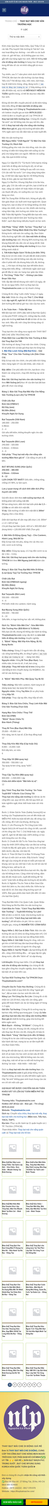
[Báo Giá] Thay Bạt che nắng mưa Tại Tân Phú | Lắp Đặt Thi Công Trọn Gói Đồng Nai (35, 1249)
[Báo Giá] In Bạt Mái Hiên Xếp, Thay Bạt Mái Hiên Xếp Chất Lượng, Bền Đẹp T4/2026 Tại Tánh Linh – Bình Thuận (36, 1167)
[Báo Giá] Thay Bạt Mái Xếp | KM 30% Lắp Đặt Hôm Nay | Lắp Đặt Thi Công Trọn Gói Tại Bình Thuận (36, 1372)
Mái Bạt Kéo (30, 351)
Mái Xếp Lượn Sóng (13, 351)
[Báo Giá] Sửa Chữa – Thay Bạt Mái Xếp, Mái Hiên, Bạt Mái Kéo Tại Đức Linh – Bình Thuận (36, 1207)
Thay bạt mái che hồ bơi (19, 1133)
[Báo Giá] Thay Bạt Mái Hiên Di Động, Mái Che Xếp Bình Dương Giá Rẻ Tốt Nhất (12, 1372)
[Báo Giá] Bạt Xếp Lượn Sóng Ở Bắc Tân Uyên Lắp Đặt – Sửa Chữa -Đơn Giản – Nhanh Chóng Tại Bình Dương (12, 1167)
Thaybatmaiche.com (20, 1110)
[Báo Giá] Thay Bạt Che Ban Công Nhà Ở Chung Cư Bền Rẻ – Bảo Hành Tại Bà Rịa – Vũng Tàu (12, 1249)
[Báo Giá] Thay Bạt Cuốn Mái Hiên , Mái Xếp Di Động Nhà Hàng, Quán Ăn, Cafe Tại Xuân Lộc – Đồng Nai (36, 1290)
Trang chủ (11, 21)
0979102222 (36, 1502)
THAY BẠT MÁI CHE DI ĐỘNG (22, 1451)
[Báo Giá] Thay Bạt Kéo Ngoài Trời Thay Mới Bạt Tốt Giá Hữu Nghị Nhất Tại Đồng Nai (36, 1330)
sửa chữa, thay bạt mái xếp (30, 1113)
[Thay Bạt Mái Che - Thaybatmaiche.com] (24, 10)
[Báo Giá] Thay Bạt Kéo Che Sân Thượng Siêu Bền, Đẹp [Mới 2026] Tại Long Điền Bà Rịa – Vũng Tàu (12, 1331)
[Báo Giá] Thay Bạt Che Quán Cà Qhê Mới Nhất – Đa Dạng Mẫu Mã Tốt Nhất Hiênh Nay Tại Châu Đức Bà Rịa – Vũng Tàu (12, 1290)
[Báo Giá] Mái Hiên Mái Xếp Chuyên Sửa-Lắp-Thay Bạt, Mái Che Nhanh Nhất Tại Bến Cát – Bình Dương (12, 1209)
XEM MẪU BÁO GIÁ (12, 1502)
